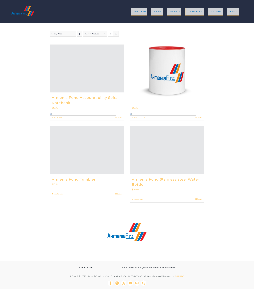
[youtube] (130, 283)
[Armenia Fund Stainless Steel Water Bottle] (167, 150)
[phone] (143, 283)
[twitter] (123, 283)
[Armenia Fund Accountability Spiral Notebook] (87, 68)
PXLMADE (179, 276)
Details (119, 194)
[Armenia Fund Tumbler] (87, 150)
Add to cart (58, 194)
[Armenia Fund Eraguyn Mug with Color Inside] (167, 68)
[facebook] (110, 283)
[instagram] (117, 283)
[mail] (137, 283)
